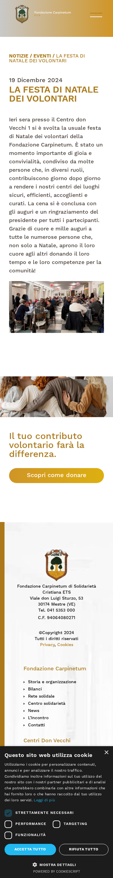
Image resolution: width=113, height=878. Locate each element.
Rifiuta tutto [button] (83, 849)
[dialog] (56, 812)
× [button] (106, 752)
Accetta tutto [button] (30, 849)
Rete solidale (41, 696)
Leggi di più (44, 800)
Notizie (18, 56)
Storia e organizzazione (52, 682)
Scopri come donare (56, 476)
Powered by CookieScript (56, 872)
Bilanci (35, 689)
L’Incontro (38, 718)
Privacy (47, 645)
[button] (56, 864)
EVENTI (42, 56)
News (33, 711)
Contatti (36, 725)
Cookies (65, 645)
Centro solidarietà (46, 704)
